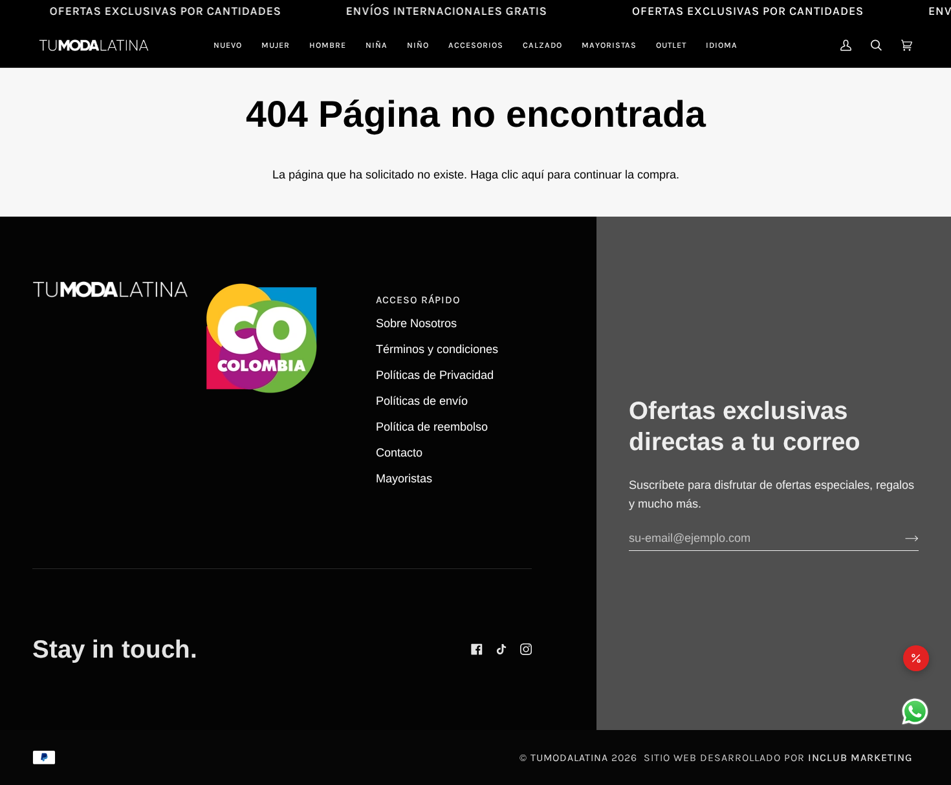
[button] (276, 45)
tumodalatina (569, 757)
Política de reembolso (432, 426)
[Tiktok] (501, 649)
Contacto (399, 452)
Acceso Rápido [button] (418, 300)
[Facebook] (477, 649)
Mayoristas (404, 478)
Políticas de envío (422, 400)
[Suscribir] (901, 538)
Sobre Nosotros (416, 323)
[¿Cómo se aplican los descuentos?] (916, 658)
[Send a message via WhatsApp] (915, 711)
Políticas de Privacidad (435, 375)
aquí (532, 174)
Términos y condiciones (437, 349)
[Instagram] (526, 649)
